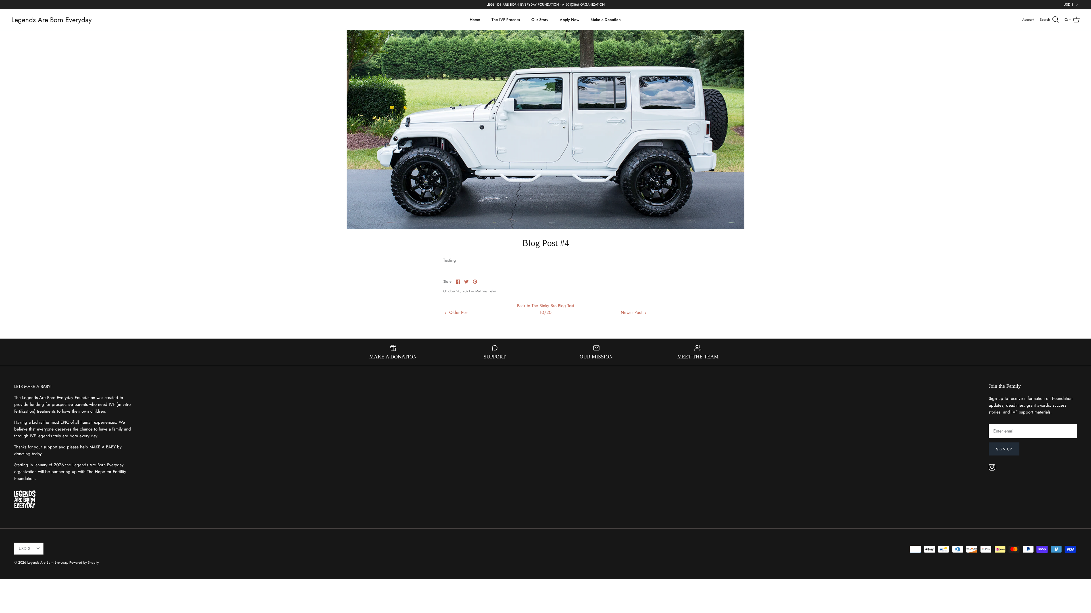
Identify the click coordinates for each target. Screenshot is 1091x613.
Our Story (539, 19)
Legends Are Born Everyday (47, 562)
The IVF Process (506, 19)
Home (475, 19)
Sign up (1004, 449)
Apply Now (569, 19)
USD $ (1068, 4)
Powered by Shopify (84, 562)
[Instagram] (992, 467)
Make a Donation (606, 19)
